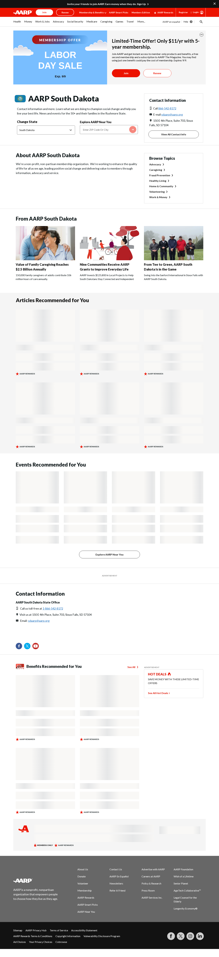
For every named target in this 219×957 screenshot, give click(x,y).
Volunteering (157, 191)
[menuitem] (17, 23)
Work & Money (158, 197)
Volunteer (82, 883)
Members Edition (141, 12)
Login (196, 12)
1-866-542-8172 (52, 608)
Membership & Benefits (91, 12)
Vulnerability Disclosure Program (102, 936)
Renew (157, 73)
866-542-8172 (167, 108)
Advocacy (155, 164)
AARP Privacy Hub (35, 930)
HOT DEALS (157, 674)
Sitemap (17, 930)
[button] (201, 21)
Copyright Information (67, 936)
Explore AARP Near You (95, 122)
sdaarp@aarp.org (172, 114)
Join (126, 73)
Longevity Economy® (186, 908)
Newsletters (116, 883)
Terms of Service (59, 930)
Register (183, 12)
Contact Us (116, 869)
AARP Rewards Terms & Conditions (32, 936)
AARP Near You (86, 911)
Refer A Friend (117, 890)
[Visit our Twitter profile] (27, 646)
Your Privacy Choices (40, 941)
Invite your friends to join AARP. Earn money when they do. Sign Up (106, 3)
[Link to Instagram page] (190, 936)
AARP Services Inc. (152, 897)
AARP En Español (119, 876)
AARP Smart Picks (118, 12)
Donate (81, 876)
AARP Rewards (165, 12)
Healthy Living (157, 180)
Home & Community (161, 186)
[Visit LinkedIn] (200, 936)
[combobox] (109, 129)
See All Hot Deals (158, 693)
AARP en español (171, 21)
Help (186, 21)
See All (131, 667)
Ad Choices (19, 941)
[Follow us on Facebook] (19, 646)
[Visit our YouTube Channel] (35, 646)
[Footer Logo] (35, 880)
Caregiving (155, 169)
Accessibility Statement (84, 930)
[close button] (201, 34)
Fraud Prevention (159, 175)
